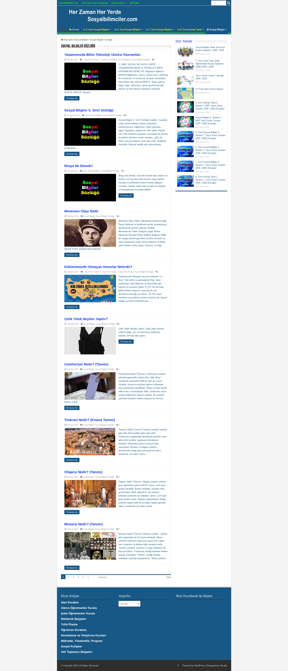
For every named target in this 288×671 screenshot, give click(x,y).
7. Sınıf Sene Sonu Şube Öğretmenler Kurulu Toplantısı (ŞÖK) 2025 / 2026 (210, 63)
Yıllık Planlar (69, 624)
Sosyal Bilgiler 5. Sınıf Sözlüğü (89, 110)
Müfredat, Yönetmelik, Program (81, 641)
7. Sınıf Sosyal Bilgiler (160, 29)
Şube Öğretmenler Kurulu (78, 613)
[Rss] (209, 3)
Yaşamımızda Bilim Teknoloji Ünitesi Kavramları (102, 54)
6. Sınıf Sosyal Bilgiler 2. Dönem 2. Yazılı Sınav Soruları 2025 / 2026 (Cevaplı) (211, 150)
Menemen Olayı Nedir (81, 211)
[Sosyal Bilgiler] (101, 15)
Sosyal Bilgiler (217, 29)
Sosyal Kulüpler (71, 646)
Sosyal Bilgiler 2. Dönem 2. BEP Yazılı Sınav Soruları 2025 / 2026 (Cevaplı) (209, 120)
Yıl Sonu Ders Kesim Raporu (209, 89)
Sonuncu (102, 577)
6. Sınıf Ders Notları (108, 272)
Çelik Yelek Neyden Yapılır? (86, 319)
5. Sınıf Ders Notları (90, 59)
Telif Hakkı (134, 3)
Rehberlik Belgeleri (73, 619)
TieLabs (223, 665)
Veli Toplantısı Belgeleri (76, 652)
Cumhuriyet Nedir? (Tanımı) (86, 364)
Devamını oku (72, 98)
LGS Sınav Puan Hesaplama (95, 3)
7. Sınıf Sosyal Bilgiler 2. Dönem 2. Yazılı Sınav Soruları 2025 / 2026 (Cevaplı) (211, 165)
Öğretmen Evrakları (74, 630)
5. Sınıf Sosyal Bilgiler (97, 29)
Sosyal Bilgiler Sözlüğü (140, 59)
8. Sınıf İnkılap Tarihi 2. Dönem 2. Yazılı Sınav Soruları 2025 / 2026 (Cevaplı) (211, 180)
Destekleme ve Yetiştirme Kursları (83, 635)
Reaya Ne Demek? (78, 166)
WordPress (199, 665)
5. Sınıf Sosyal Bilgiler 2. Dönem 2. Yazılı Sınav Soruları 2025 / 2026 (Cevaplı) (211, 135)
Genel (86, 115)
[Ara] (228, 2)
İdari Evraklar (118, 3)
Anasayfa (63, 29)
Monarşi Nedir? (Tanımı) (83, 524)
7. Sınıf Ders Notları (126, 272)
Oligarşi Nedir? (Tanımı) (83, 472)
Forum (75, 29)
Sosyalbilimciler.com (68, 3)
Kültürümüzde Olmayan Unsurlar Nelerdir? (98, 267)
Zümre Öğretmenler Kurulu (79, 608)
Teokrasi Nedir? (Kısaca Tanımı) (89, 420)
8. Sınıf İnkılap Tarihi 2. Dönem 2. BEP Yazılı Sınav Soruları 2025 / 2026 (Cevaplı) (210, 105)
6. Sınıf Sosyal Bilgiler (128, 29)
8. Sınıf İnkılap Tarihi (191, 29)
